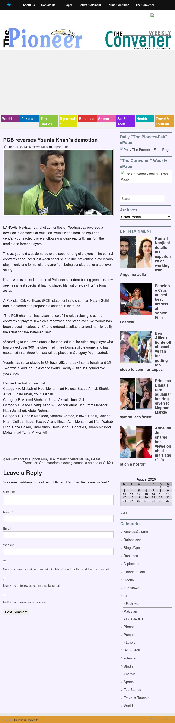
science (130, 658)
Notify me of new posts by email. (25, 602)
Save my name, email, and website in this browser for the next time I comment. (56, 569)
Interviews (131, 587)
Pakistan (28, 118)
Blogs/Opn (132, 547)
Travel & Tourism (162, 121)
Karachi (131, 674)
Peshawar (132, 603)
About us (29, 5)
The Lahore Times (161, 719)
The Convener (145, 5)
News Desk (40, 147)
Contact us (48, 5)
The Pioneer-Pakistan (25, 719)
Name (8, 512)
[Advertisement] (87, 83)
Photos (129, 626)
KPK (127, 595)
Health (142, 118)
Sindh (128, 666)
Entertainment (134, 571)
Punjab (129, 634)
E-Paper (67, 5)
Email (8, 528)
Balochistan (133, 539)
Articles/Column (136, 531)
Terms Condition (118, 5)
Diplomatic (67, 121)
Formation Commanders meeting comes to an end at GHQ (67, 462)
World (7, 118)
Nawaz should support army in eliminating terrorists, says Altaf (52, 459)
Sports (103, 118)
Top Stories (46, 121)
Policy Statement (90, 5)
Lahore (131, 642)
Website (8, 545)
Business (86, 118)
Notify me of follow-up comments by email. (31, 585)
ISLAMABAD (134, 619)
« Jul (124, 512)
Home (11, 4)
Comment (10, 491)
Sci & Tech (121, 121)
